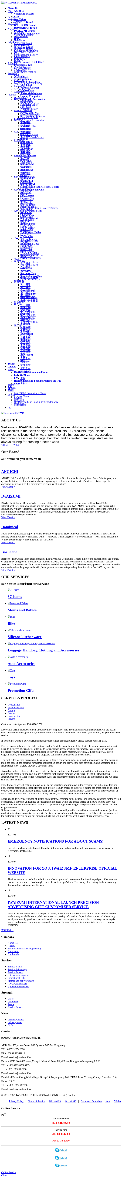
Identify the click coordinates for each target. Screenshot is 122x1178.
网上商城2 (70, 1101)
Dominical (9, 527)
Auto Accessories (21, 664)
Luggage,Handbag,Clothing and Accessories (43, 650)
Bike (11, 623)
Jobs (107, 1101)
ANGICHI (9, 471)
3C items (15, 597)
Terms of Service (36, 1101)
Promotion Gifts (21, 690)
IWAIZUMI (10, 496)
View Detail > (8, 486)
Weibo (117, 1101)
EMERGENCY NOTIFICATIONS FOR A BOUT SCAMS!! (56, 841)
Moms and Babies (22, 610)
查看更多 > (7, 930)
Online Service (8, 1172)
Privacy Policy (16, 1101)
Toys (11, 677)
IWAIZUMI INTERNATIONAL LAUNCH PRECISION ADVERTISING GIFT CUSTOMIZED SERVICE (53, 904)
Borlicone (9, 552)
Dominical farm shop (91, 1101)
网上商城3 (55, 1101)
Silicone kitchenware (25, 637)
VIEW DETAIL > (10, 445)
